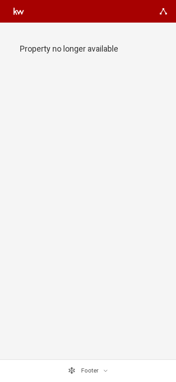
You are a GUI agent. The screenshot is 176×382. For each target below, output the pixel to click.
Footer (90, 370)
